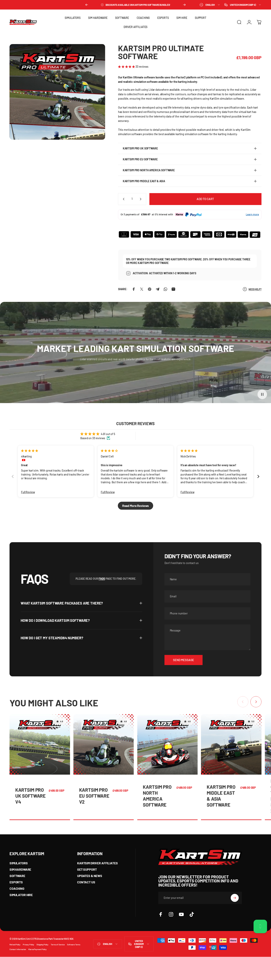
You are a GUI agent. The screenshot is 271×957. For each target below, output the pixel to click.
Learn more (252, 214)
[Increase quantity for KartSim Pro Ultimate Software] (141, 199)
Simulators (19, 863)
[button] (127, 66)
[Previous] (86, 5)
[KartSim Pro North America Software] (167, 744)
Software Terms (73, 944)
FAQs (102, 578)
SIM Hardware (20, 869)
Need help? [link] (255, 289)
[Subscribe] (235, 898)
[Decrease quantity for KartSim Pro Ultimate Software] (122, 199)
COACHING (17, 888)
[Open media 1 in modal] (57, 92)
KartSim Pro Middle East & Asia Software (221, 796)
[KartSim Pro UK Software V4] (40, 744)
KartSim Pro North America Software (157, 796)
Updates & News (89, 876)
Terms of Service (58, 944)
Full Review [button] (28, 492)
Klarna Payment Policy (37, 949)
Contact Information (18, 949)
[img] (29, 450)
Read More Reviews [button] (135, 505)
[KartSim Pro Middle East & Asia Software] (231, 744)
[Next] (184, 5)
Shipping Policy (42, 944)
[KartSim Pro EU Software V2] (103, 744)
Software (17, 876)
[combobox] (210, 5)
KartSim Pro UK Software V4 (30, 796)
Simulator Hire (21, 895)
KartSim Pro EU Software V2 (94, 796)
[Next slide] (258, 476)
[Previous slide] (13, 476)
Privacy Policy (28, 944)
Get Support (87, 869)
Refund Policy (15, 944)
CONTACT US (86, 882)
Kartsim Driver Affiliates (97, 863)
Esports (16, 882)
